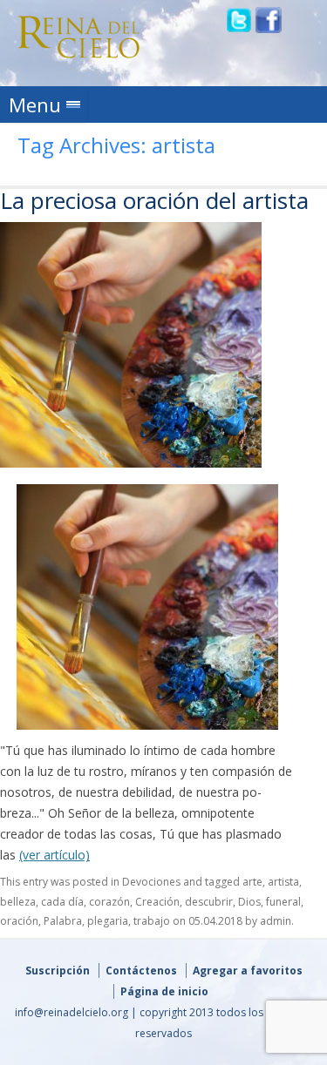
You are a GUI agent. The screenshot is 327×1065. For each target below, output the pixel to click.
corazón (109, 901)
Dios (249, 901)
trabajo (151, 920)
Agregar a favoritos (248, 970)
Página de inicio (164, 991)
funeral (283, 901)
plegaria (107, 920)
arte (252, 881)
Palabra (63, 920)
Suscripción (57, 970)
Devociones (151, 881)
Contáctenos (141, 970)
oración (19, 920)
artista (283, 881)
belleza (18, 901)
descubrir (209, 901)
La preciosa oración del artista (154, 200)
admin (275, 920)
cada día (62, 901)
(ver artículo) (54, 854)
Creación (157, 901)
